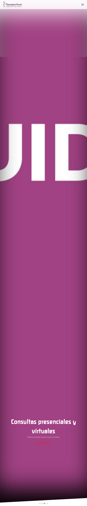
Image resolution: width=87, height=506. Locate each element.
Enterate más (43, 443)
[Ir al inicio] (11, 4)
